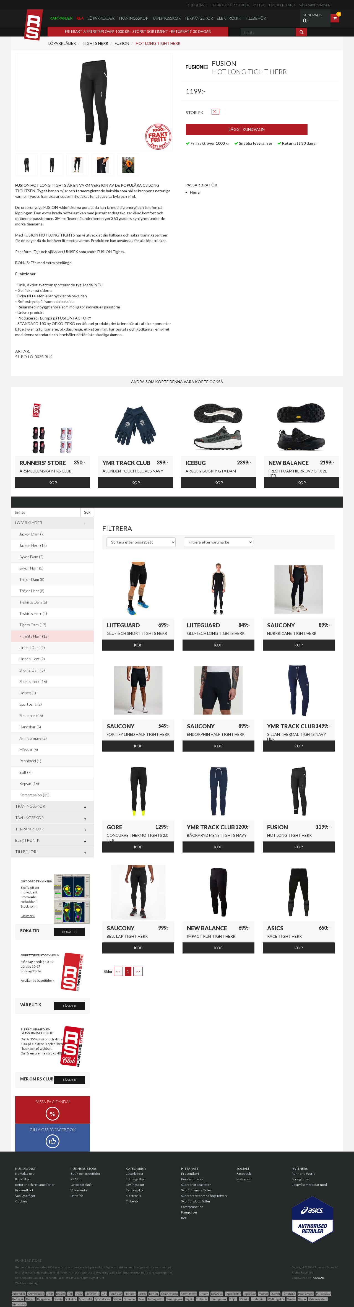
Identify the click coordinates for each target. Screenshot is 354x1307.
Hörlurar (130, 1293)
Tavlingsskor (155, 1299)
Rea (80, 18)
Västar (302, 1299)
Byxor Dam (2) (31, 556)
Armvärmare (36, 1293)
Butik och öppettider (230, 5)
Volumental (79, 1190)
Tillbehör (255, 18)
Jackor (142, 1293)
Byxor (79, 1293)
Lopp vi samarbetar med (309, 1185)
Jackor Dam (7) (32, 534)
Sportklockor (103, 1299)
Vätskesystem (318, 1299)
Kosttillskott (189, 1293)
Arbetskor (18, 1293)
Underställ (258, 1299)
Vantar (291, 1299)
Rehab (30, 1299)
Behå (50, 1293)
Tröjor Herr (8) (31, 590)
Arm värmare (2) (33, 738)
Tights (190, 1299)
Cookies (21, 1201)
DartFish (77, 1196)
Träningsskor (133, 18)
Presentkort (24, 1190)
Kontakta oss (24, 1173)
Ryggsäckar (44, 1299)
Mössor (263, 1293)
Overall (275, 1293)
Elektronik (229, 18)
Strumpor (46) (31, 715)
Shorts (58, 1299)
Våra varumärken (314, 5)
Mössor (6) (28, 749)
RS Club (259, 5)
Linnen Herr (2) (32, 658)
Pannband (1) (30, 760)
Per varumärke (192, 1179)
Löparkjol (217, 1293)
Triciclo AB (317, 1277)
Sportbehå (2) (30, 704)
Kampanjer (61, 18)
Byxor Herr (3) (31, 568)
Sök (87, 512)
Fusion (121, 43)
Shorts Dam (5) (32, 670)
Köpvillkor (22, 1179)
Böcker (60, 1293)
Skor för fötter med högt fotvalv (204, 1196)
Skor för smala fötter (196, 1190)
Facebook (243, 1173)
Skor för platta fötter (195, 1201)
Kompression (169, 1293)
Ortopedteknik (282, 5)
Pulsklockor (323, 1293)
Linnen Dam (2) (32, 647)
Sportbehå (85, 1299)
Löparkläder (101, 18)
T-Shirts (244, 1299)
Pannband (289, 1293)
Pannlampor (305, 1293)
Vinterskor (19, 1304)
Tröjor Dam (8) (31, 579)
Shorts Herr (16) (33, 681)
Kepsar (153, 1293)
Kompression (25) (34, 794)
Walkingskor (276, 1299)
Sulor (142, 1299)
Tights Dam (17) (32, 624)
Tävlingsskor (166, 18)
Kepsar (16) (29, 783)
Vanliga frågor (25, 1196)
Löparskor (249, 1293)
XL (215, 111)
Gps (104, 1293)
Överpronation (192, 1207)
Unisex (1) (27, 692)
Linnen (203, 1293)
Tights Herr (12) (35, 636)
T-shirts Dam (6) (33, 602)
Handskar (116, 1293)
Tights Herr (95, 43)
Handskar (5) (30, 726)
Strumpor (130, 1299)
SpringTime (300, 1179)
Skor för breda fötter (196, 1185)
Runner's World (303, 1173)
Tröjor (233, 1299)
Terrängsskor (174, 1299)
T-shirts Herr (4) (33, 613)
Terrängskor (198, 18)
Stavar (117, 1299)
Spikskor (70, 1299)
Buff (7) (25, 772)
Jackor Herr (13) (33, 545)
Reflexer (17, 1299)
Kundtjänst (198, 5)
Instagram (243, 1179)
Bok (70, 1293)
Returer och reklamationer (35, 1185)
